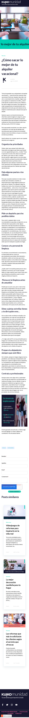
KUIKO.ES (19, 713)
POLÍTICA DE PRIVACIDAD (9, 711)
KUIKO (12, 79)
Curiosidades (11, 447)
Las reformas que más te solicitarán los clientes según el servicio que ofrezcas (14, 639)
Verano (4, 447)
